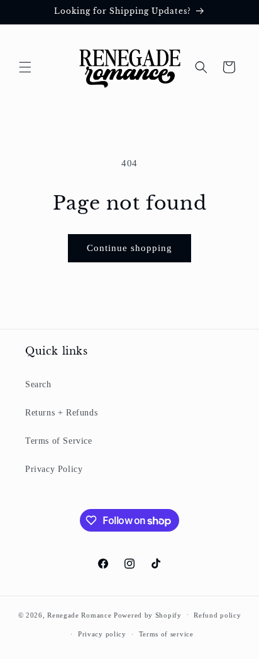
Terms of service (166, 634)
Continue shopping (129, 248)
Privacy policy (102, 634)
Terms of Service (58, 441)
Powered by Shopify (148, 614)
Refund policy (217, 615)
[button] (25, 67)
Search (38, 384)
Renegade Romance (79, 614)
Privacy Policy (53, 469)
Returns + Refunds (61, 412)
